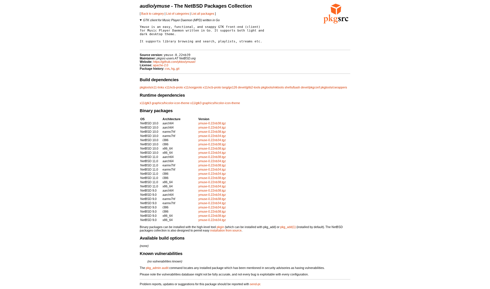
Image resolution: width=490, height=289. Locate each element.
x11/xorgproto (193, 87)
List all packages (202, 13)
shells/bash (292, 87)
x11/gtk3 (145, 103)
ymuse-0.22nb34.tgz (212, 127)
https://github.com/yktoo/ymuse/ (174, 61)
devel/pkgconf (310, 87)
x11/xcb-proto (174, 87)
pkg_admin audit (157, 268)
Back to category (152, 13)
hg (173, 68)
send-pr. (255, 284)
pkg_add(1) (288, 227)
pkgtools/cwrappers (334, 87)
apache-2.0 (160, 65)
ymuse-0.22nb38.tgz (212, 123)
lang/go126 (229, 87)
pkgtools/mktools (272, 87)
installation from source (226, 230)
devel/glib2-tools (249, 87)
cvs (167, 68)
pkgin (220, 227)
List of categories (177, 13)
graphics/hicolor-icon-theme (170, 103)
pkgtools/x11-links (152, 87)
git (177, 68)
